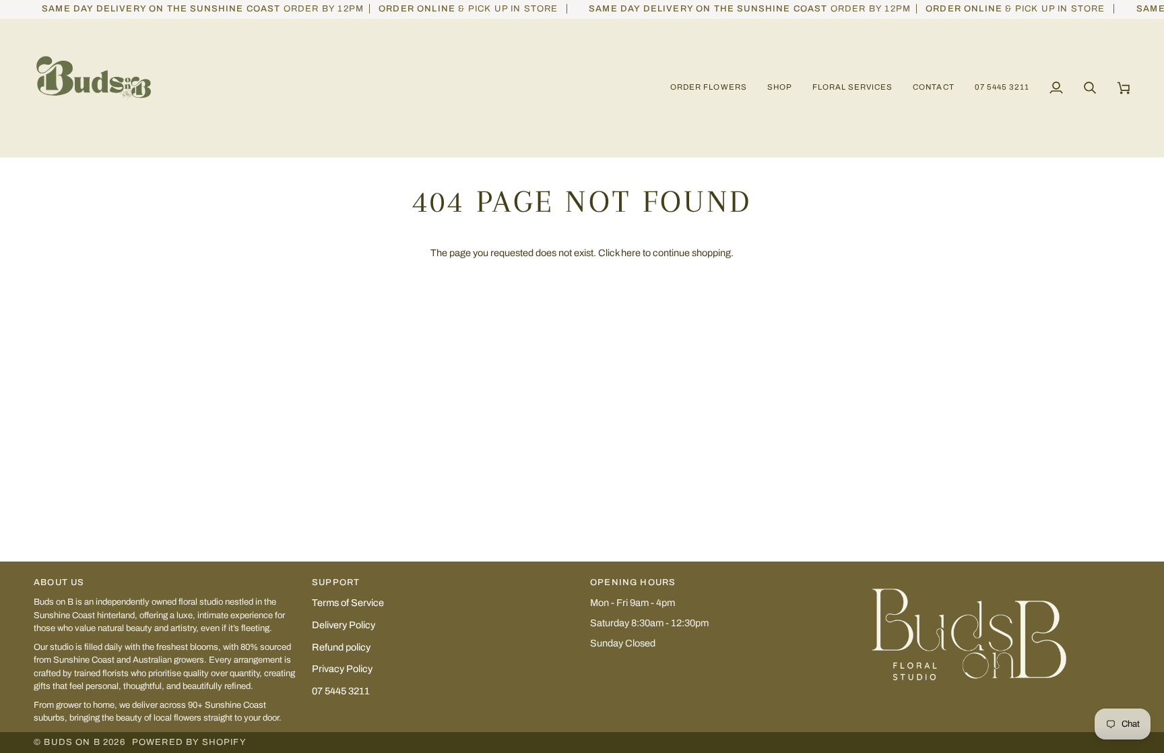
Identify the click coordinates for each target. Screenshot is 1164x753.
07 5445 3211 (341, 691)
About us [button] (59, 582)
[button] (779, 88)
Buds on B (72, 742)
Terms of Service (348, 602)
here (631, 252)
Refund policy (341, 647)
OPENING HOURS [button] (633, 582)
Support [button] (336, 582)
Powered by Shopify (189, 742)
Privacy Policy (342, 668)
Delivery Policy (343, 625)
